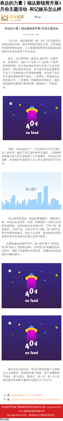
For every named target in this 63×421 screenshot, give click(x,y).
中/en (38, 17)
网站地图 (4, 419)
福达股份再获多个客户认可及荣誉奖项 (27, 395)
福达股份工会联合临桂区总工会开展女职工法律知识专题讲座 (36, 400)
